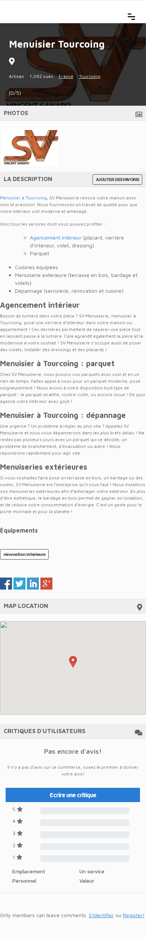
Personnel (24, 880)
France (66, 76)
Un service (91, 871)
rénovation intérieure (24, 554)
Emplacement (28, 871)
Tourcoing (89, 76)
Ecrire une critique (73, 795)
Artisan (16, 76)
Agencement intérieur (56, 237)
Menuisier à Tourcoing (23, 198)
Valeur (86, 880)
